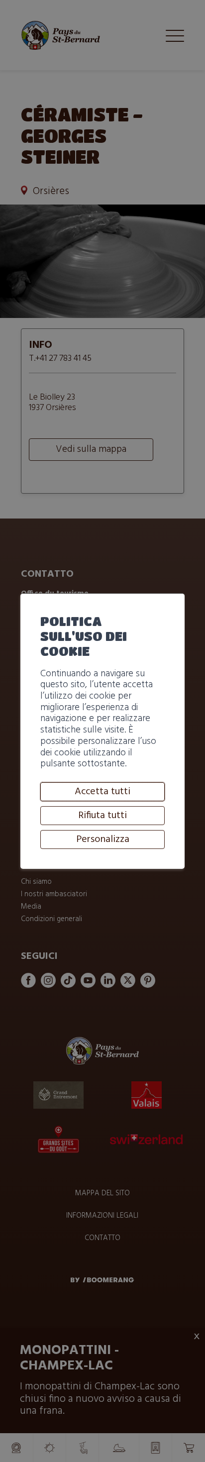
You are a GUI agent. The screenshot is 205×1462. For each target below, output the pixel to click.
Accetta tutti (102, 792)
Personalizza (102, 839)
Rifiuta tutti (102, 816)
